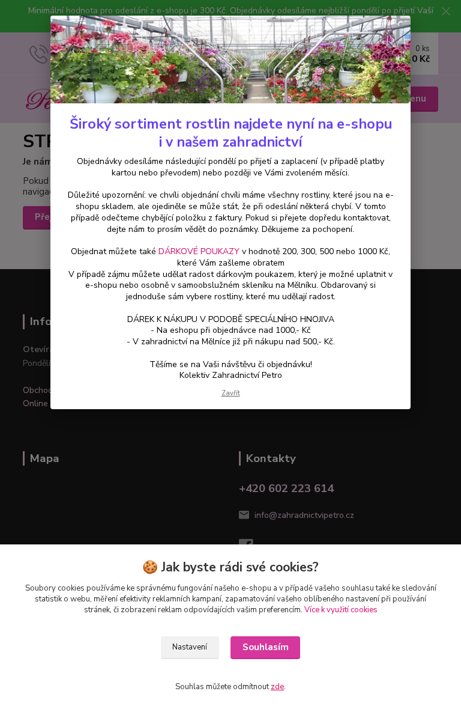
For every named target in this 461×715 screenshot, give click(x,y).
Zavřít (230, 393)
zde (277, 686)
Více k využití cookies (341, 609)
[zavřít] (389, 34)
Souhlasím (266, 647)
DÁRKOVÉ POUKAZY (199, 251)
